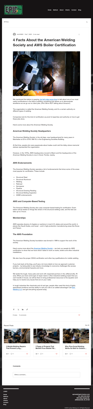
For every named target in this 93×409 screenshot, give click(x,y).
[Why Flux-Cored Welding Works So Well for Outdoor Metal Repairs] (76, 336)
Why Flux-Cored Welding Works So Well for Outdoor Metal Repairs (75, 347)
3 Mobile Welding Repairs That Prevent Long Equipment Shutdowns (16, 347)
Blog (4, 404)
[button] (87, 22)
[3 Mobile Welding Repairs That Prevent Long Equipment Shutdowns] (17, 336)
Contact (5, 402)
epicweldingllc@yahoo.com (81, 394)
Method (5, 396)
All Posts (6, 22)
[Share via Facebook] (14, 309)
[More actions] (79, 34)
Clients (5, 400)
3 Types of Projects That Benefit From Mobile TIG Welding (45, 347)
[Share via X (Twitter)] (18, 309)
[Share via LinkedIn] (23, 309)
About (5, 398)
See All (87, 325)
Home (5, 394)
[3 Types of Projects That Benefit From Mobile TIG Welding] (46, 336)
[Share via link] (27, 309)
